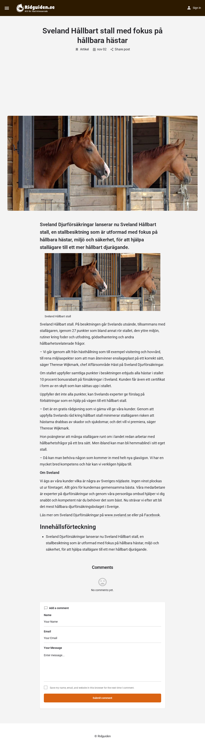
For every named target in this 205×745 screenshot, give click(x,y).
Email (47, 631)
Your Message (53, 647)
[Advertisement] (102, 82)
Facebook (152, 515)
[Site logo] (36, 8)
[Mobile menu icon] (7, 8)
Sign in (197, 7)
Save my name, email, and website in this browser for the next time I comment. (92, 688)
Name (47, 615)
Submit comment (102, 697)
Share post (122, 49)
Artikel (84, 49)
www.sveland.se (118, 515)
